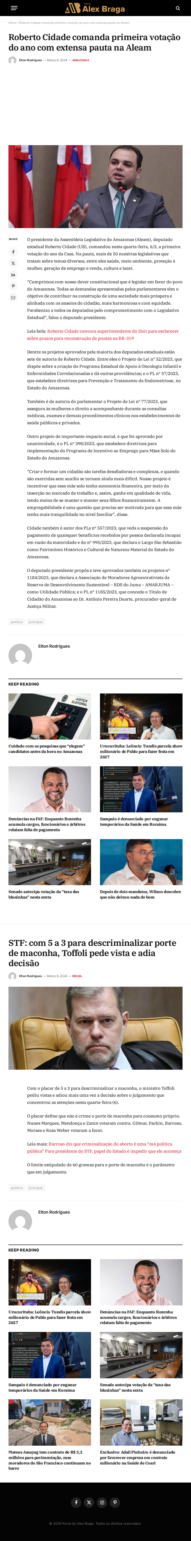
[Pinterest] (13, 286)
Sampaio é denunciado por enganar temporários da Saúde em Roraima (134, 821)
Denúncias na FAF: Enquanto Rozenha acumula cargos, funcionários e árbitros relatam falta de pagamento (46, 824)
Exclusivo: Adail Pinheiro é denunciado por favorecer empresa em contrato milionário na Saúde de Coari (137, 1457)
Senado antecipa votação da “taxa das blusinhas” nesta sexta (43, 894)
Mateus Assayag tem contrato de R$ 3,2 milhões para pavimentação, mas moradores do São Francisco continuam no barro (49, 1460)
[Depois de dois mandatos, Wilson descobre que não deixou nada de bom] (141, 862)
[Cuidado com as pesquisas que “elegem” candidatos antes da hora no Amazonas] (49, 716)
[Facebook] (13, 252)
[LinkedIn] (13, 274)
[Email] (13, 297)
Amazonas (80, 60)
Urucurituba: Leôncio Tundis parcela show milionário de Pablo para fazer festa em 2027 (141, 751)
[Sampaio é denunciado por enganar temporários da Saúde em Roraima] (141, 789)
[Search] (177, 8)
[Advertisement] (95, 101)
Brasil (77, 976)
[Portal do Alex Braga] (95, 8)
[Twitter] (13, 263)
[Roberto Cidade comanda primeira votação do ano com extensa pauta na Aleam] (95, 186)
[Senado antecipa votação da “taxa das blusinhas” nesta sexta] (49, 862)
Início (12, 23)
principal (36, 622)
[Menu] (14, 8)
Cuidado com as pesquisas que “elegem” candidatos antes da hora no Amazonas (46, 749)
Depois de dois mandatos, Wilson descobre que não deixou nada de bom (140, 894)
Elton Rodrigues (30, 60)
